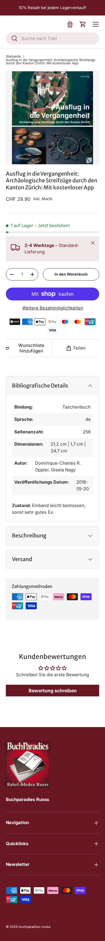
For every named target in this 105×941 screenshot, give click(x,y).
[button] (82, 24)
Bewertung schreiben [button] (53, 690)
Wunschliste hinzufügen (31, 348)
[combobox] (52, 38)
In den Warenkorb (71, 274)
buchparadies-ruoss (34, 927)
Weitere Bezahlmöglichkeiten (52, 308)
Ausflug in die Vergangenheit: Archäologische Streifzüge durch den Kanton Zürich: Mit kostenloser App (50, 61)
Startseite (13, 56)
